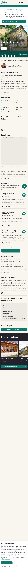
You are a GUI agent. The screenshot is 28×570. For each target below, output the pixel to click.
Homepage (3, 60)
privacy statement (5, 559)
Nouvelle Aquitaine (19, 60)
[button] (14, 151)
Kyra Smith (20, 65)
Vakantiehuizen (10, 60)
